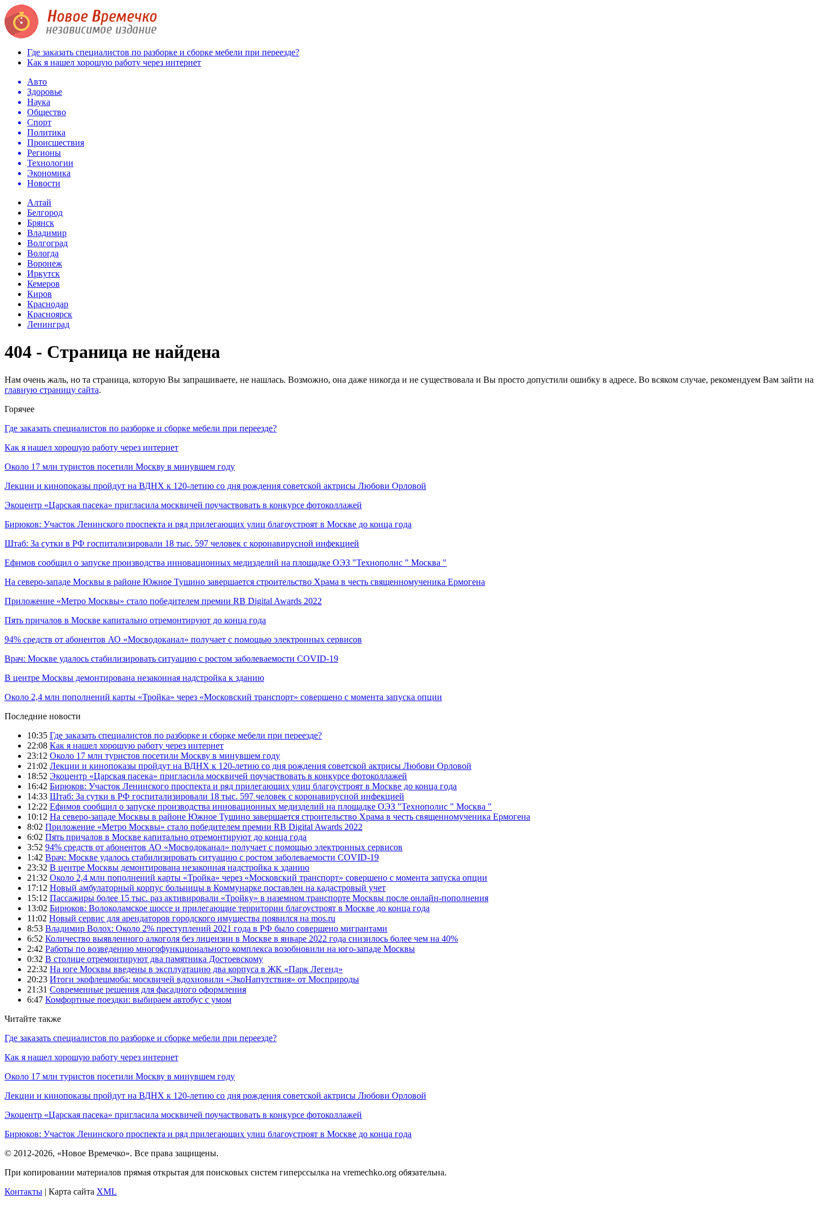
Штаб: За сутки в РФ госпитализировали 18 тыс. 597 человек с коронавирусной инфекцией (182, 543)
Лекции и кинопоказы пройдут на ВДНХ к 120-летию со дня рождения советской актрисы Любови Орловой (215, 486)
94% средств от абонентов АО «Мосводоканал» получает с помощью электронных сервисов (183, 639)
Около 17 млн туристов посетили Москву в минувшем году (120, 466)
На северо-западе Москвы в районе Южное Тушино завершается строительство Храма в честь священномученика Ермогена (245, 582)
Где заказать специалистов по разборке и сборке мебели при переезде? (163, 52)
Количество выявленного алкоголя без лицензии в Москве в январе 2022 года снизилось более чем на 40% (251, 938)
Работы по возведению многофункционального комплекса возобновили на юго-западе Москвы (230, 949)
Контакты (23, 1191)
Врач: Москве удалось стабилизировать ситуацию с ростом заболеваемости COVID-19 (171, 658)
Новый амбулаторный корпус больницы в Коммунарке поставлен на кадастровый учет (218, 888)
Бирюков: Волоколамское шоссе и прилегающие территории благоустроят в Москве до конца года (240, 908)
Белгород (45, 212)
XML (107, 1191)
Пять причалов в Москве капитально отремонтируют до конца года (135, 620)
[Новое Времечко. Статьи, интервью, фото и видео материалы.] (81, 35)
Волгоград (47, 243)
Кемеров (43, 283)
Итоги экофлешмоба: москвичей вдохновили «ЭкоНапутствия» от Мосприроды (204, 979)
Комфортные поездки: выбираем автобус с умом (138, 999)
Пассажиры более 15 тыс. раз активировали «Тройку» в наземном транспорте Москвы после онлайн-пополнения (269, 898)
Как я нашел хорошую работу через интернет (114, 62)
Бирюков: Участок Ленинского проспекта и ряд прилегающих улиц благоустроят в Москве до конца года (208, 524)
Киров (39, 294)
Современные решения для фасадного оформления (148, 989)
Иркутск (43, 273)
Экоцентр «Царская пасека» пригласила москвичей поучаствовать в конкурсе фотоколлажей (183, 505)
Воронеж (44, 263)
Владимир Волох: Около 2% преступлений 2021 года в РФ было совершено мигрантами (216, 928)
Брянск (40, 223)
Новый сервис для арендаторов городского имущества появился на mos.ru (192, 918)
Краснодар (47, 304)
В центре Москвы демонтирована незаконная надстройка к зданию (134, 678)
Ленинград (48, 324)
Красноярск (49, 314)
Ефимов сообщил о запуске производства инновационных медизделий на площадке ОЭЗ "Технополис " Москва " (226, 562)
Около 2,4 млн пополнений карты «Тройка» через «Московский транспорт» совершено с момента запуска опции (223, 697)
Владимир (47, 233)
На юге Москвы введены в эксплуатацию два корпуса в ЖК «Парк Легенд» (196, 969)
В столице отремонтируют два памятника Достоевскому (154, 959)
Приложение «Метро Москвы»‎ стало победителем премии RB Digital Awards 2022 (163, 601)
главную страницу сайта (52, 390)
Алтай (39, 202)
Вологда (43, 253)
